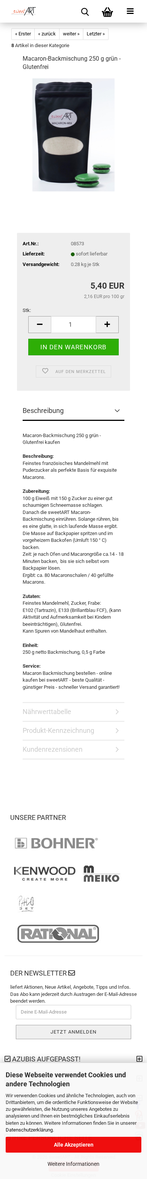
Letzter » (96, 34)
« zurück (47, 34)
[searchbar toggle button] (85, 11)
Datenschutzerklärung (29, 1130)
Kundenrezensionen (53, 749)
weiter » (71, 34)
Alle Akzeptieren (73, 1145)
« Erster (23, 34)
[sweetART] (21, 11)
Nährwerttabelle (47, 712)
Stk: (27, 310)
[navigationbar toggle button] (130, 11)
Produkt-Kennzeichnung (58, 730)
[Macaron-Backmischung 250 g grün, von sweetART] (73, 135)
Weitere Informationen (73, 1164)
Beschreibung (43, 410)
